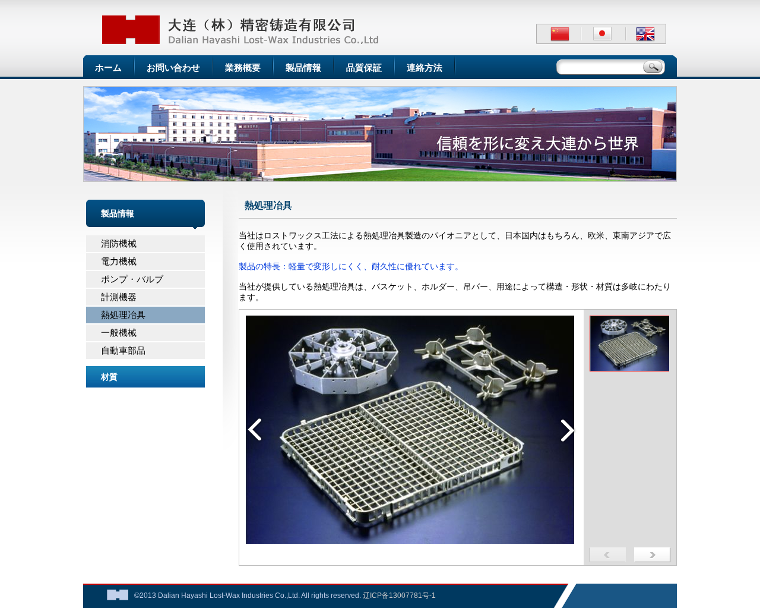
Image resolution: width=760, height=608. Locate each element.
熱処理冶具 (123, 315)
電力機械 (119, 261)
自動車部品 (123, 350)
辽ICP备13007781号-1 (399, 595)
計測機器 (119, 297)
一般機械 (119, 332)
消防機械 (119, 243)
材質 (109, 377)
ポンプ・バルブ (132, 279)
